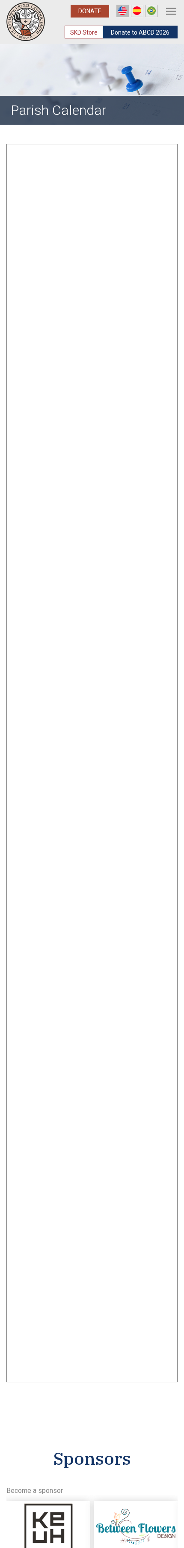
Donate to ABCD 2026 (140, 32)
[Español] (137, 10)
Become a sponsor (34, 1491)
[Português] (151, 10)
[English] (122, 10)
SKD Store (84, 32)
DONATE (89, 11)
